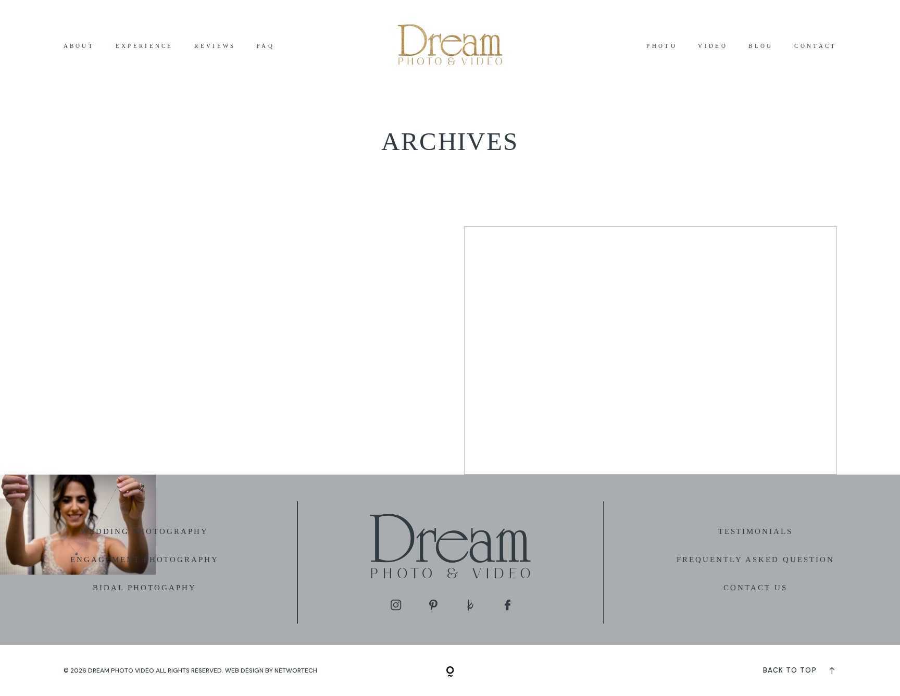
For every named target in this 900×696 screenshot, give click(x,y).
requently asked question (758, 559)
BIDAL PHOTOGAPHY (144, 587)
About (79, 46)
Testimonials (755, 531)
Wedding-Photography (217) (650, 350)
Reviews (214, 46)
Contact (815, 46)
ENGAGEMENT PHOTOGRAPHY (144, 559)
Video (713, 46)
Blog (760, 46)
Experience (144, 46)
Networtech (295, 670)
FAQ (265, 46)
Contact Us (755, 587)
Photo (661, 46)
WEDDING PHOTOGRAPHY (144, 531)
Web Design (244, 670)
